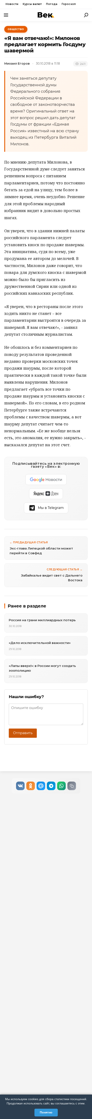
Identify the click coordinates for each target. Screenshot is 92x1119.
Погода (51, 4)
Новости (12, 4)
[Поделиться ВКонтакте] (20, 786)
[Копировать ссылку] (71, 786)
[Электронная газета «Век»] (46, 15)
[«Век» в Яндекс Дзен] (46, 493)
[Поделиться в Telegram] (51, 786)
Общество (16, 29)
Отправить (23, 733)
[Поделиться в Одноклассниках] (30, 786)
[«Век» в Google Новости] (46, 479)
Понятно (46, 1112)
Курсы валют (32, 4)
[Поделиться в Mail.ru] (41, 786)
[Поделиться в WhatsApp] (61, 786)
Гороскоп (69, 4)
